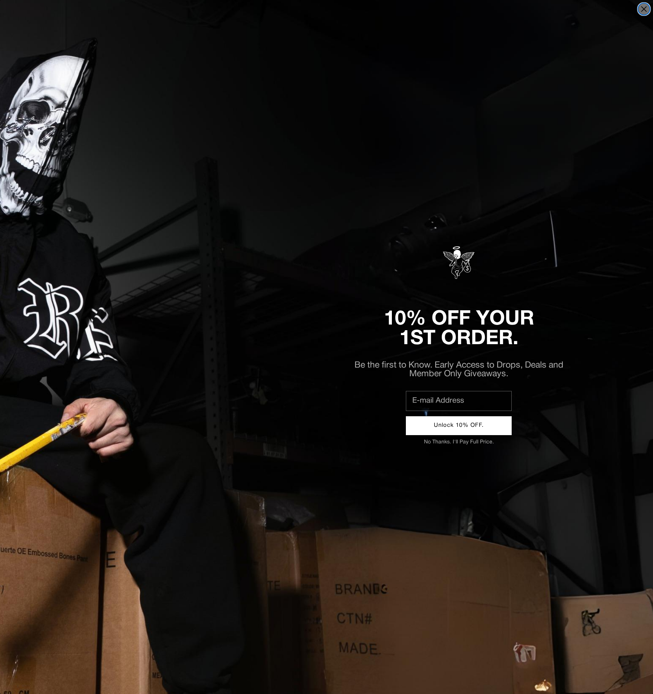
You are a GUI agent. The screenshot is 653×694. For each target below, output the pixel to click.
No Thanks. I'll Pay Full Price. (459, 442)
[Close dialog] (644, 9)
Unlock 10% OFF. (459, 425)
